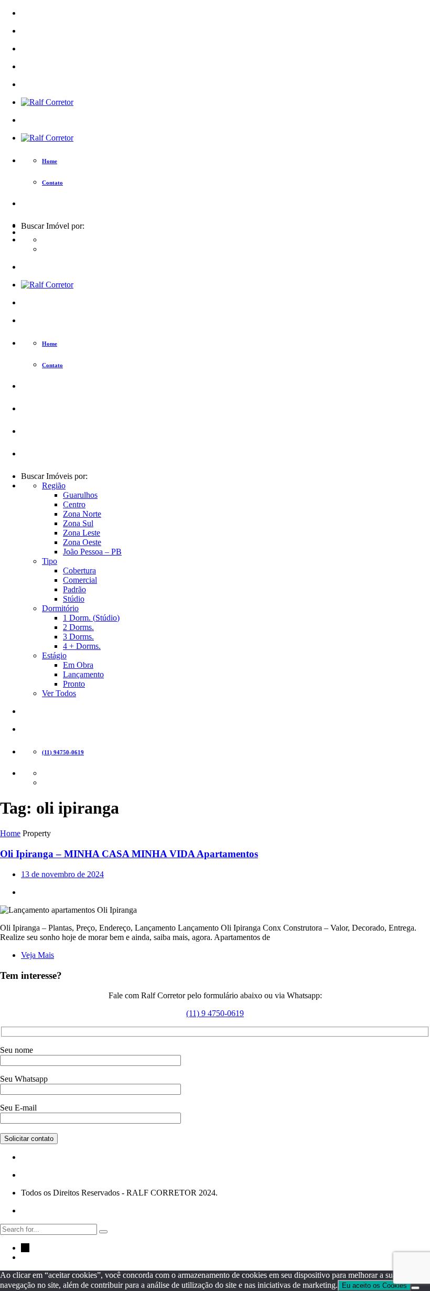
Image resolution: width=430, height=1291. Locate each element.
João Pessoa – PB (92, 551)
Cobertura (79, 570)
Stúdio (73, 598)
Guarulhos (80, 494)
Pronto (74, 683)
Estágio (54, 655)
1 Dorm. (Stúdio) (91, 617)
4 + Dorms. (82, 646)
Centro (74, 504)
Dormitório (60, 608)
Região (54, 485)
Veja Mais (37, 955)
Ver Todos (59, 693)
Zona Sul (78, 523)
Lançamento (83, 674)
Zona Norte (82, 513)
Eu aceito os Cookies (374, 1285)
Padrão (74, 589)
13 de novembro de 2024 (62, 874)
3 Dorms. (78, 636)
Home (10, 833)
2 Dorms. (78, 627)
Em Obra (78, 664)
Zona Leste (81, 532)
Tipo (49, 561)
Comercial (80, 579)
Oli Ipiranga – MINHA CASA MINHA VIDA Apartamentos (129, 853)
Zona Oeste (82, 542)
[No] (415, 1287)
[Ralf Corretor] (47, 102)
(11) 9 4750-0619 (215, 1013)
